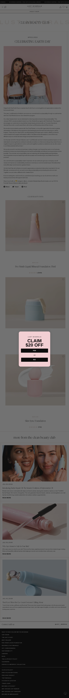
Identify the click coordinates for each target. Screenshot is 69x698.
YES (34, 350)
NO (34, 359)
